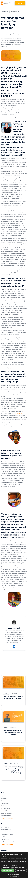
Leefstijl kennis (5, 803)
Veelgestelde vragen (6, 810)
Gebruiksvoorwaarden (7, 813)
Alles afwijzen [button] (21, 870)
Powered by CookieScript (14, 876)
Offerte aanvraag (5, 808)
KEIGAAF (19, 413)
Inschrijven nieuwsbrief (7, 841)
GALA (2, 801)
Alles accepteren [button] (7, 870)
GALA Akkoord (5, 827)
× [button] (26, 853)
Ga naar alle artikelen (13, 672)
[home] (4, 3)
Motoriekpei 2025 (6, 829)
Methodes (4, 798)
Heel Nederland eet (6, 837)
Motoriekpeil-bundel (6, 832)
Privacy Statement (6, 815)
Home (2, 796)
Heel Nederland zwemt (7, 834)
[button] (9, 3)
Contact (3, 805)
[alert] (14, 865)
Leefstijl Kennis (5, 839)
